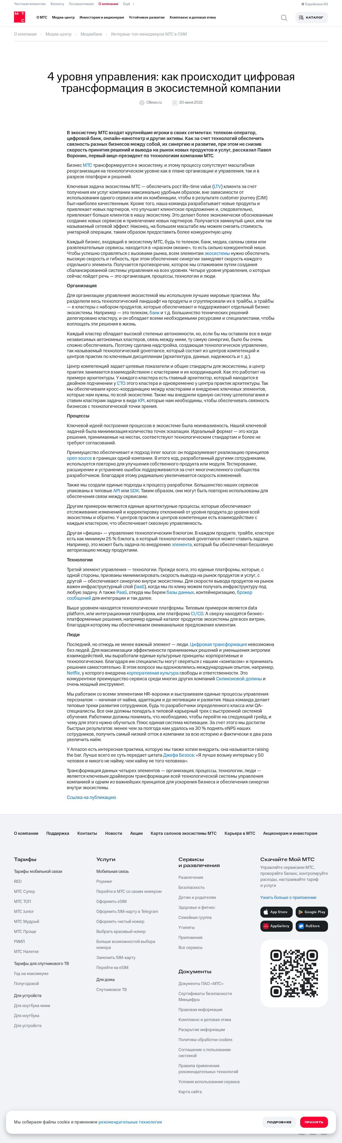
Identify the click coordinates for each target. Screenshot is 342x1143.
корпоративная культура (153, 673)
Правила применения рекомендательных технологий (208, 1069)
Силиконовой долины (239, 679)
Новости (113, 834)
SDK (134, 490)
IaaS (139, 586)
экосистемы (217, 253)
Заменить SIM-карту (115, 958)
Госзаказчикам (81, 4)
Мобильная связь (112, 872)
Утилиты (187, 928)
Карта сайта (190, 1092)
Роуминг (104, 882)
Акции (136, 834)
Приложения (190, 938)
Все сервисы (191, 948)
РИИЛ (19, 942)
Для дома (105, 980)
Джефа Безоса (178, 755)
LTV (217, 186)
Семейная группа (195, 918)
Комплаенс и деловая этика (205, 1020)
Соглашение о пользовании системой (205, 1053)
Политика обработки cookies (205, 1040)
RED (18, 882)
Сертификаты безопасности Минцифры (205, 997)
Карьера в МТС (240, 834)
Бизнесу (57, 4)
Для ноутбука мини (32, 1006)
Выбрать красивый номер (121, 932)
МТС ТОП (22, 902)
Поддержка (57, 834)
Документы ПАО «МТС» (201, 984)
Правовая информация (200, 1010)
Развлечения (191, 878)
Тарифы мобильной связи (38, 872)
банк (154, 312)
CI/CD (197, 613)
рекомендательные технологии (130, 1122)
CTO (121, 383)
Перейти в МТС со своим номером (129, 892)
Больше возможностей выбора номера (125, 945)
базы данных (180, 592)
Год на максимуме (31, 974)
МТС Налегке (26, 952)
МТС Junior (24, 912)
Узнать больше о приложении (288, 898)
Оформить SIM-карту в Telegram (127, 912)
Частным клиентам (30, 4)
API (116, 490)
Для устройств (28, 996)
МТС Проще (25, 932)
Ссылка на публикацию (91, 797)
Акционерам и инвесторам (290, 834)
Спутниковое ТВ (111, 990)
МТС (87, 165)
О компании (108, 4)
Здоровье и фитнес (197, 908)
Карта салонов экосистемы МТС (184, 834)
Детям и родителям (197, 898)
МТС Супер (24, 892)
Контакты (87, 834)
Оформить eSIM (111, 902)
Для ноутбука (26, 1016)
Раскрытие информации (202, 1030)
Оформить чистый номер (120, 922)
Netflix (73, 673)
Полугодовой (26, 984)
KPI (141, 400)
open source (79, 458)
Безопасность (192, 888)
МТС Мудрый (26, 922)
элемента (182, 544)
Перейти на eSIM (112, 968)
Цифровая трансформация (218, 644)
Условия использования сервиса (209, 1082)
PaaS (121, 592)
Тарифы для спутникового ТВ (41, 964)
